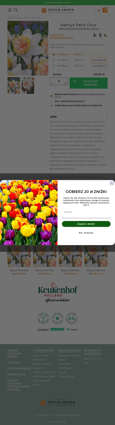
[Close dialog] (112, 183)
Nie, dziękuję (86, 233)
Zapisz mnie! (86, 224)
